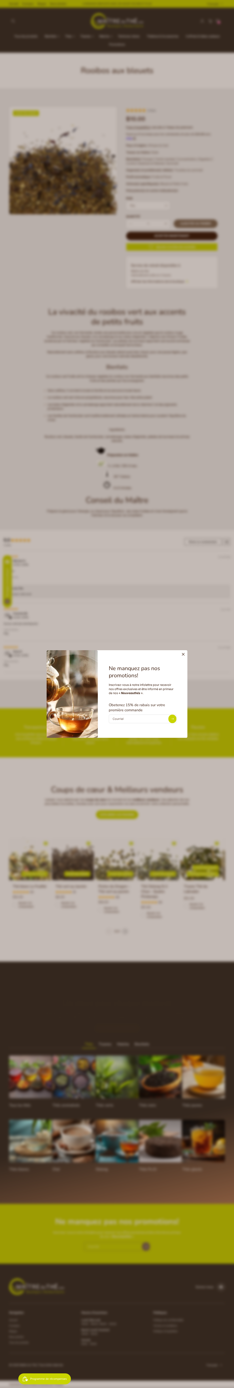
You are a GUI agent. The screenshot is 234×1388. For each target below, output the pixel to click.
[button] (183, 654)
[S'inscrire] (172, 719)
